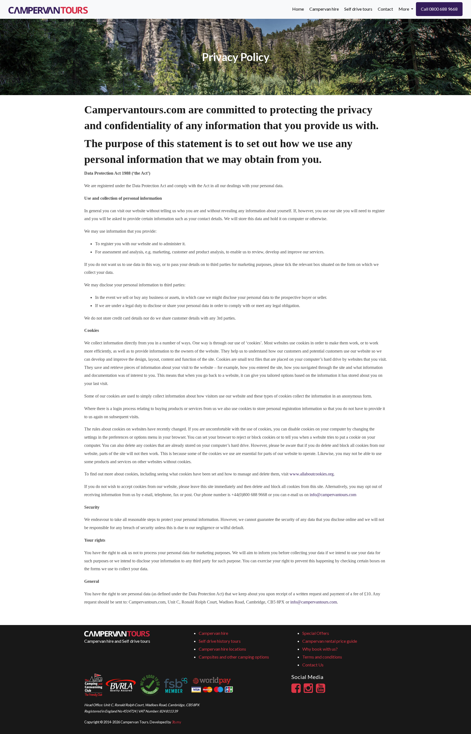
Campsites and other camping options (234, 656)
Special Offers (315, 633)
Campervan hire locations (222, 648)
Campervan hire (213, 633)
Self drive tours (358, 8)
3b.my (176, 722)
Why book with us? (320, 648)
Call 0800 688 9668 (439, 8)
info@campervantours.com (333, 494)
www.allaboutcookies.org (311, 474)
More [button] (404, 8)
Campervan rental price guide (329, 641)
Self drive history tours (220, 641)
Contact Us (313, 664)
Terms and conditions (322, 656)
